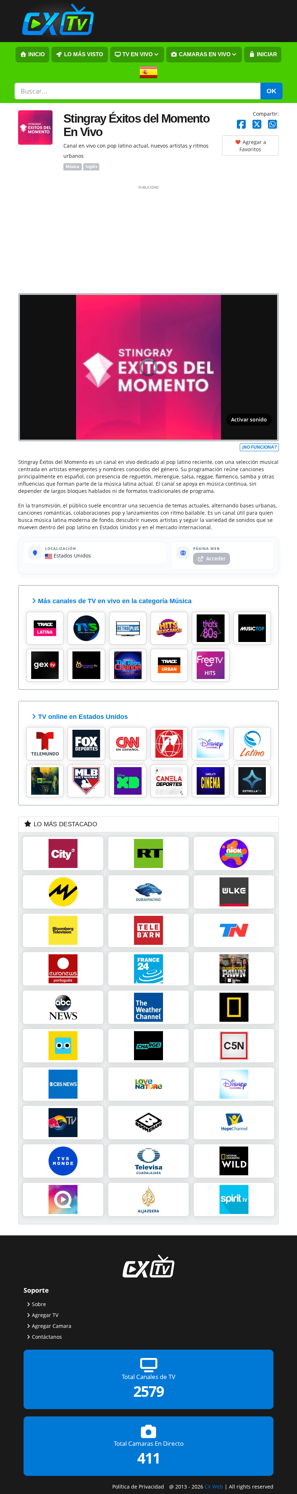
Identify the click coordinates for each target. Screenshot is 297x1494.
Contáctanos (47, 1336)
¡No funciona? (259, 447)
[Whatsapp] (272, 124)
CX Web (214, 1486)
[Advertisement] (148, 238)
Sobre (39, 1304)
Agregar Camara (51, 1325)
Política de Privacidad (138, 1486)
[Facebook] (241, 124)
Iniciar (266, 54)
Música (72, 166)
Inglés (91, 166)
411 (148, 1458)
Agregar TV (45, 1315)
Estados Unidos (71, 555)
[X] (257, 124)
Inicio (36, 54)
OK (271, 91)
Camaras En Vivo (204, 54)
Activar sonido (249, 419)
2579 (148, 1392)
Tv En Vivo (137, 54)
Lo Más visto (83, 54)
